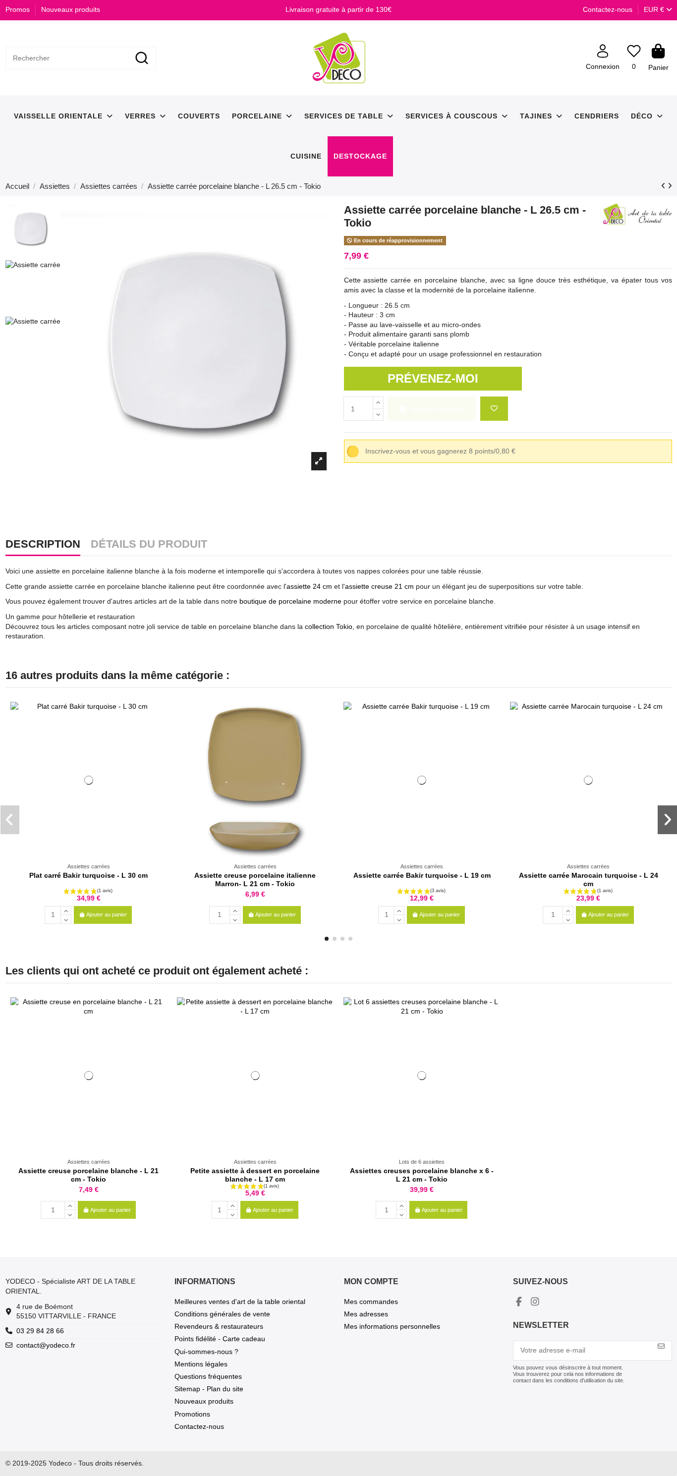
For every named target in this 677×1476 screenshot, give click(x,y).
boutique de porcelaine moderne (290, 601)
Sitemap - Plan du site (208, 1389)
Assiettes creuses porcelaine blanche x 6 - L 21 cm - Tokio (422, 1175)
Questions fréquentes (208, 1376)
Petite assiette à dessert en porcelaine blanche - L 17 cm (255, 1175)
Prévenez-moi (433, 378)
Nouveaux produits (70, 9)
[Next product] (670, 186)
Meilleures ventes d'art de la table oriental (239, 1302)
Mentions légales (200, 1364)
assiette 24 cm (309, 586)
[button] (327, 939)
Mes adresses (366, 1314)
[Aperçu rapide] (159, 734)
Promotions (192, 1414)
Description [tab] (42, 544)
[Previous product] (664, 186)
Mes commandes (371, 1302)
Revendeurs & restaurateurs (218, 1326)
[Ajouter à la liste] (494, 409)
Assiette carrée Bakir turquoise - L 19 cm (422, 875)
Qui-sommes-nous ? (206, 1352)
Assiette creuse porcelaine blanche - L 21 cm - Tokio (88, 1175)
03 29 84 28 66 (40, 1331)
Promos (18, 9)
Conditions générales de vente (222, 1314)
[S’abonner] (661, 1346)
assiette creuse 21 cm (379, 586)
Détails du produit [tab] (149, 544)
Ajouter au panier (106, 914)
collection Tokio (328, 626)
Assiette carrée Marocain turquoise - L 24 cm (588, 879)
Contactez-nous (607, 9)
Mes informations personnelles (392, 1326)
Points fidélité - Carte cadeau (219, 1339)
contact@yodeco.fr (45, 1345)
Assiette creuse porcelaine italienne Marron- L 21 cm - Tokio (255, 879)
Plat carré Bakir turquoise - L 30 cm (88, 875)
